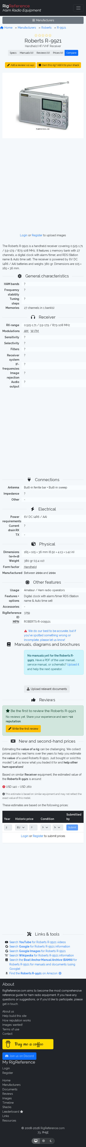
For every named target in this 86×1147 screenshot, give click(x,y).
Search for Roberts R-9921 (37, 951)
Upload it (73, 664)
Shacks (6, 1107)
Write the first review (24, 728)
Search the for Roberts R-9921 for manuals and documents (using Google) (43, 964)
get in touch (10, 1004)
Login (23, 235)
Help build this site (14, 1015)
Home (8, 27)
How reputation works (16, 1020)
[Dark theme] (50, 1141)
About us (8, 1011)
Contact (7, 1033)
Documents (9, 1089)
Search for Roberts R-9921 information (39, 946)
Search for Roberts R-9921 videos (37, 942)
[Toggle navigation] (78, 8)
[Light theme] (43, 1141)
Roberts (46, 27)
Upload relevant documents (48, 689)
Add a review (22, 65)
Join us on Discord (21, 1056)
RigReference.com (53, 1128)
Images (7, 1098)
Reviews (7, 1093)
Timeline (8, 1102)
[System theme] (36, 1141)
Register (37, 235)
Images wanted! (12, 1024)
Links (5, 1116)
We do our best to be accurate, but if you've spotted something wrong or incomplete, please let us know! (50, 635)
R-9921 (61, 27)
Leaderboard (11, 1111)
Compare (71, 52)
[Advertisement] (43, 186)
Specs (13, 52)
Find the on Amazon (33, 973)
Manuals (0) (26, 52)
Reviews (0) (43, 52)
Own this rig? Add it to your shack (60, 65)
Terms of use (10, 1029)
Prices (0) (58, 52)
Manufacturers (44, 20)
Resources (9, 1120)
